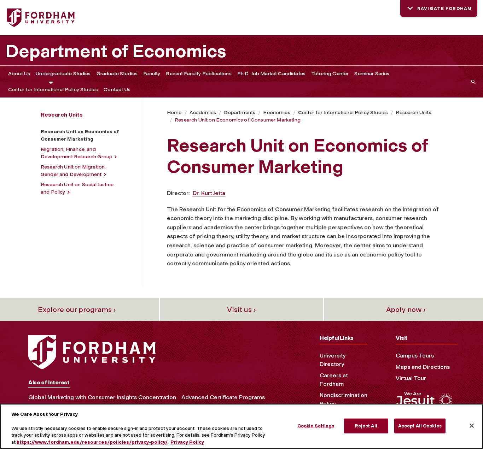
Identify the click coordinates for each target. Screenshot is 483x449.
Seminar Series (371, 74)
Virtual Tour (411, 378)
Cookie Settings (315, 426)
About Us (19, 74)
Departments (239, 113)
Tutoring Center (330, 74)
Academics (203, 113)
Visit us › (241, 309)
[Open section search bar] (472, 81)
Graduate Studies (117, 74)
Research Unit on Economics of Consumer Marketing (238, 120)
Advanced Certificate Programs (223, 397)
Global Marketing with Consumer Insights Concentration (102, 397)
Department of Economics (115, 51)
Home (174, 113)
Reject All (366, 426)
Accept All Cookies (420, 426)
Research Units (413, 113)
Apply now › (406, 309)
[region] (241, 426)
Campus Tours (415, 355)
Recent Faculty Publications (198, 74)
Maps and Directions (423, 367)
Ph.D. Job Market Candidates (271, 74)
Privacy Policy (187, 441)
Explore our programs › (77, 309)
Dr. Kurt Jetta (209, 193)
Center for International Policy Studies (53, 90)
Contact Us (117, 90)
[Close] (471, 425)
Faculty (151, 74)
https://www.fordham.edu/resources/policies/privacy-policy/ (92, 441)
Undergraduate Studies (63, 74)
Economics (276, 113)
